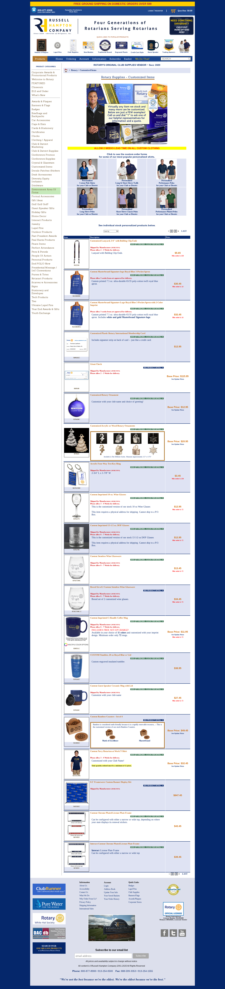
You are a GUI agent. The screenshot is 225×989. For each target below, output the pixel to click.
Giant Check (96, 364)
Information (99, 58)
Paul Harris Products (43, 239)
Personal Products (42, 259)
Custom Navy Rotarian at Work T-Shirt (108, 751)
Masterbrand (144, 741)
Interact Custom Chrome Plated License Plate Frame (114, 843)
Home (59, 58)
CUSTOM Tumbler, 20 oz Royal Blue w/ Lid (110, 655)
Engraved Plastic (121, 52)
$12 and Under (40, 91)
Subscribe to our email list (111, 950)
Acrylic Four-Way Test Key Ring (105, 463)
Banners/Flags (134, 895)
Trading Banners (168, 52)
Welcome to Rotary (43, 79)
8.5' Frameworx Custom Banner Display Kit (110, 782)
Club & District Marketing (40, 145)
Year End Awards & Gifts (45, 309)
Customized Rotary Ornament (104, 395)
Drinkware (37, 185)
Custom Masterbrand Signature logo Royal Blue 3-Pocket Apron (120, 271)
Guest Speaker (153, 52)
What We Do (84, 895)
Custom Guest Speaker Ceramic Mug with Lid (111, 686)
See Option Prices (177, 379)
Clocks (36, 136)
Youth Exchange (41, 313)
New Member (88, 52)
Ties (34, 301)
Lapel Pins (58, 52)
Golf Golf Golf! (40, 204)
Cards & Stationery (42, 128)
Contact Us (83, 892)
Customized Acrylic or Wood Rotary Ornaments (112, 426)
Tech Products (40, 297)
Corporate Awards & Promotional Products (44, 74)
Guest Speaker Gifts (43, 208)
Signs (35, 286)
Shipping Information (87, 905)
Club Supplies (73, 52)
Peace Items (39, 243)
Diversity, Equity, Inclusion (40, 180)
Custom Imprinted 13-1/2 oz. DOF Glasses (109, 525)
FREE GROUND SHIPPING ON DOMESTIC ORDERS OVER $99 (113, 3)
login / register (155, 10)
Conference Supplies (43, 158)
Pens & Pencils (40, 251)
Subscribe (115, 58)
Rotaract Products (42, 278)
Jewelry (36, 224)
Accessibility (84, 889)
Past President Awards (44, 235)
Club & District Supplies (45, 150)
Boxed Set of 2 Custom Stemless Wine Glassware (112, 587)
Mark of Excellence (110, 741)
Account (84, 58)
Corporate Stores (135, 902)
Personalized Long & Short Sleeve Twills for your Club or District (126, 183)
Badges (36, 109)
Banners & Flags (41, 105)
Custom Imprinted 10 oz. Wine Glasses (108, 494)
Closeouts (37, 87)
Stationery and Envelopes (40, 292)
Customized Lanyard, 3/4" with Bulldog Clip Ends (113, 241)
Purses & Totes (40, 274)
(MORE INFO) (115, 247)
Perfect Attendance (43, 247)
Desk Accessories (42, 174)
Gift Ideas (37, 200)
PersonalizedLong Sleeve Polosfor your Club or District (87, 211)
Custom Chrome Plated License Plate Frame (110, 813)
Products (40, 58)
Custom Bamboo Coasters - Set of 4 (106, 716)
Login (106, 886)
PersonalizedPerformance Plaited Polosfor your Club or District (167, 211)
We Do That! (142, 58)
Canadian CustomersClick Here (73, 11)
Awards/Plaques (134, 899)
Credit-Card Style (137, 52)
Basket (128, 58)
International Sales (86, 909)
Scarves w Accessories (44, 282)
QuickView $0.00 (185, 11)
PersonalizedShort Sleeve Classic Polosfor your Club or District (127, 211)
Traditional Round (105, 52)
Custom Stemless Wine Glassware (105, 556)
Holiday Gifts (39, 212)
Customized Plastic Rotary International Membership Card (117, 333)
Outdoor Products (42, 231)
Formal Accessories (43, 196)
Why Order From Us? (88, 899)
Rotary (74, 70)
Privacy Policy (85, 902)
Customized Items (42, 166)
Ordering (71, 58)
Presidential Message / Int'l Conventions (44, 269)
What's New (38, 95)
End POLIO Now (41, 263)
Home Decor (39, 216)
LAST (184, 231)
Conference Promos (43, 154)
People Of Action (41, 255)
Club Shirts (184, 52)
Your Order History (111, 899)
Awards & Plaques (41, 52)
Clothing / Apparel (42, 139)
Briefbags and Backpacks (39, 115)
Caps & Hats (39, 124)
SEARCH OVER (49, 948)
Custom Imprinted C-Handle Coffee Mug (109, 618)
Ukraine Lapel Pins (42, 305)
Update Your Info (111, 892)
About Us (83, 885)
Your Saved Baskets (112, 896)
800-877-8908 (46, 11)
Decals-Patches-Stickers (46, 170)
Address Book (109, 889)
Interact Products (42, 220)
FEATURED (38, 83)
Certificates (38, 132)
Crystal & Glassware (43, 162)
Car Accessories (41, 120)
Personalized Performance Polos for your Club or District (166, 183)
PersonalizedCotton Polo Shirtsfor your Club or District (87, 183)
